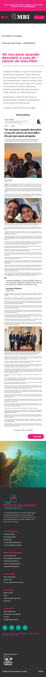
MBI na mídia (8, 593)
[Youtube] (25, 627)
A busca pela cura (10, 555)
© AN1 (41, 671)
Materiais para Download (12, 598)
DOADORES (9, 574)
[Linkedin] (18, 627)
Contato (6, 617)
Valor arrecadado (10, 577)
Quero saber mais (10, 611)
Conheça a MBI (9, 534)
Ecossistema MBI (9, 537)
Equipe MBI (7, 540)
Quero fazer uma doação (12, 614)
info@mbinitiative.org (11, 619)
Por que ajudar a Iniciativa (13, 545)
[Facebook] (4, 627)
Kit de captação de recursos (13, 582)
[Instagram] (11, 627)
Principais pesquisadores (12, 558)
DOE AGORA (30, 6)
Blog (5, 595)
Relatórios (7, 601)
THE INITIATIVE (11, 531)
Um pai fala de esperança (12, 542)
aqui (33, 108)
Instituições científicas (11, 561)
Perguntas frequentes (11, 566)
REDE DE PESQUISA (13, 553)
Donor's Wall (8, 579)
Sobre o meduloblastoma (12, 564)
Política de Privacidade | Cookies (14, 671)
